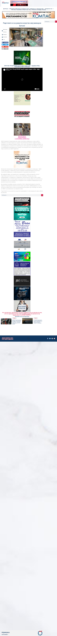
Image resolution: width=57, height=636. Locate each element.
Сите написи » (5, 634)
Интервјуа (39, 9)
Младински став (48, 8)
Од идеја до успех (25, 8)
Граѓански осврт (40, 8)
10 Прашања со (33, 8)
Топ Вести (5, 32)
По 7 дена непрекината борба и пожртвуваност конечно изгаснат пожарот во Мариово (16, 321)
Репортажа (34, 9)
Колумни (44, 9)
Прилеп (14, 318)
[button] (5, 42)
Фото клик (13, 9)
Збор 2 (30, 9)
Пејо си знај (25, 9)
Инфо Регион (18, 8)
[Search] (42, 195)
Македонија (12, 8)
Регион (6, 8)
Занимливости (19, 9)
